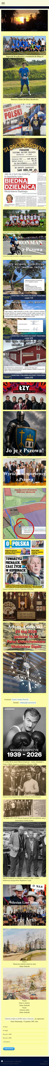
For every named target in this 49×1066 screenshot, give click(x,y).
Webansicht (44, 1064)
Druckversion (8, 1061)
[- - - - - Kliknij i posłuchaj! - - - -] (24, 433)
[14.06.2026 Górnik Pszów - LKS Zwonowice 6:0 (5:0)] (24, 220)
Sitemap (18, 1061)
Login (46, 1061)
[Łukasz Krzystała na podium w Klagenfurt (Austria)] (24, 244)
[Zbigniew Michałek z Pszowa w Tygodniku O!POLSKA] (24, 564)
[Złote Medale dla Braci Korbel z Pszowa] (24, 120)
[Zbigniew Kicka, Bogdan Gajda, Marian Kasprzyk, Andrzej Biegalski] (24, 780)
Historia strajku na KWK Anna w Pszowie (19, 1019)
